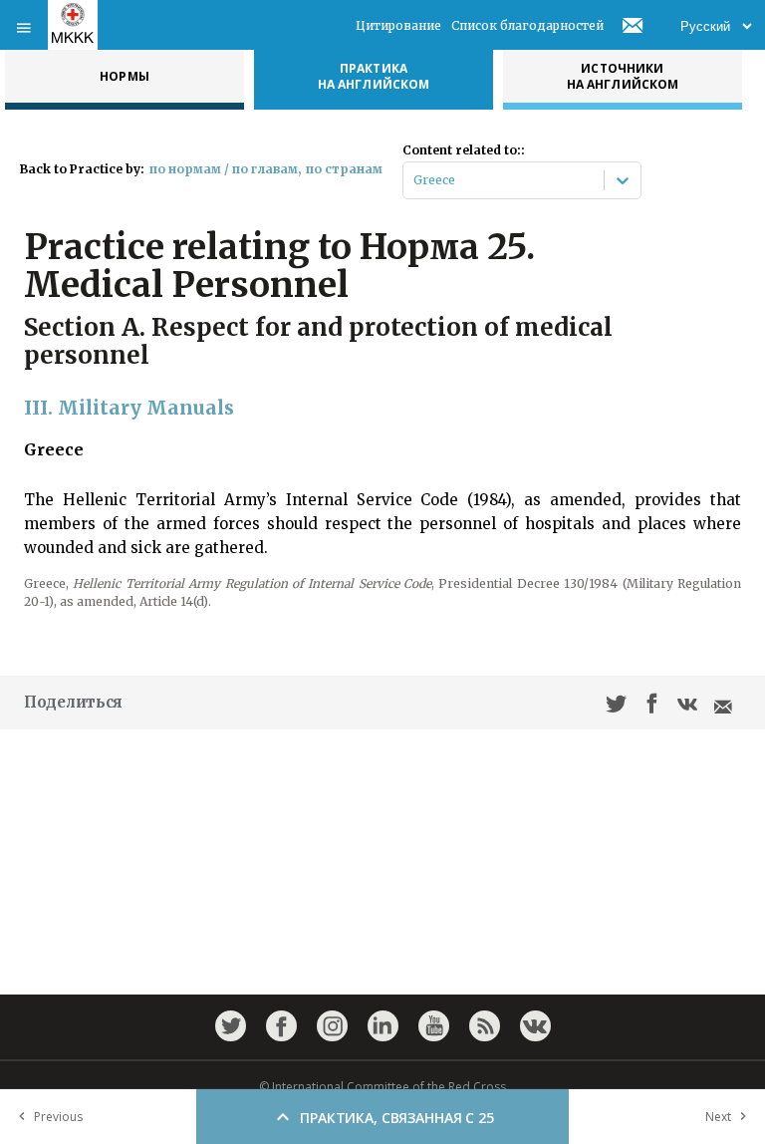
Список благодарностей (527, 25)
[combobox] (414, 180)
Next (718, 1116)
